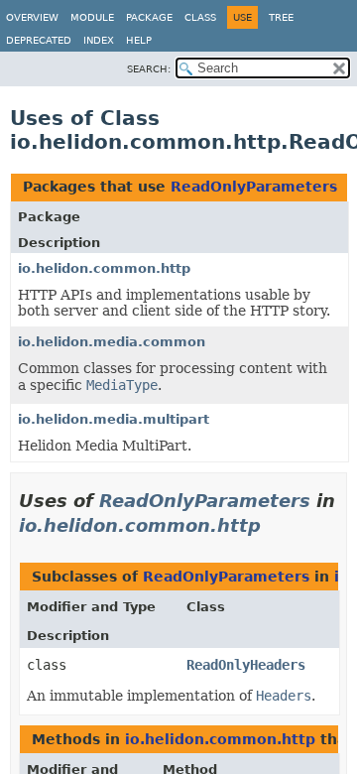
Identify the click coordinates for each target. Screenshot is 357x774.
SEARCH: (149, 69)
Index (98, 40)
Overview (32, 17)
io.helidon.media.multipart (113, 419)
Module (92, 17)
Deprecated (38, 40)
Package (149, 17)
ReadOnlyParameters (254, 186)
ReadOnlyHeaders (245, 665)
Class (200, 17)
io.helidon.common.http (104, 268)
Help (139, 40)
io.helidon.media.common (111, 341)
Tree (281, 17)
